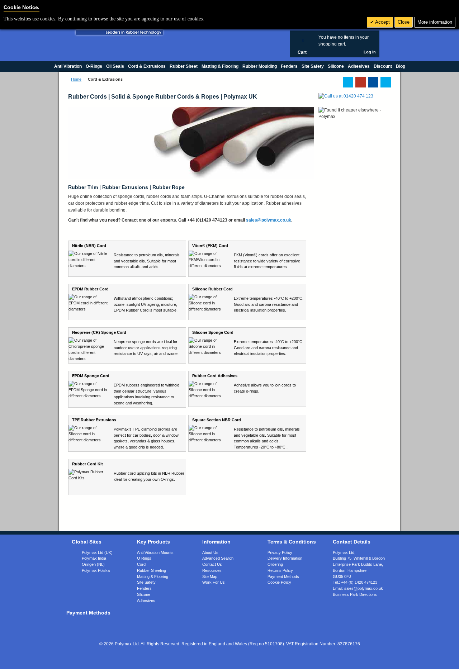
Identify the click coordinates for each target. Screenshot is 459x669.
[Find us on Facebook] (373, 82)
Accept (382, 22)
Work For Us (213, 582)
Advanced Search (217, 558)
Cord (141, 564)
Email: (358, 588)
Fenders (144, 588)
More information (434, 22)
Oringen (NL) (93, 564)
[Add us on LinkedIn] (360, 82)
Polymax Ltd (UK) (97, 552)
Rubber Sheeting (151, 570)
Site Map (209, 576)
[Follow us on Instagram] (385, 82)
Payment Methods (283, 576)
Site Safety (146, 582)
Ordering (275, 564)
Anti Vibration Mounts (155, 552)
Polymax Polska (96, 570)
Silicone (143, 594)
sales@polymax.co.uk (268, 220)
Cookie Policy (279, 582)
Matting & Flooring (152, 576)
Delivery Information (285, 558)
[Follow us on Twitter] (348, 82)
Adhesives (146, 600)
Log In (370, 52)
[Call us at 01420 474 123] (345, 96)
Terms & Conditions (292, 542)
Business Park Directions (355, 594)
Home (76, 79)
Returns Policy (280, 570)
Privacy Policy (280, 552)
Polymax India (94, 558)
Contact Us (212, 564)
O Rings (144, 558)
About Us (210, 552)
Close (404, 22)
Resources (212, 570)
